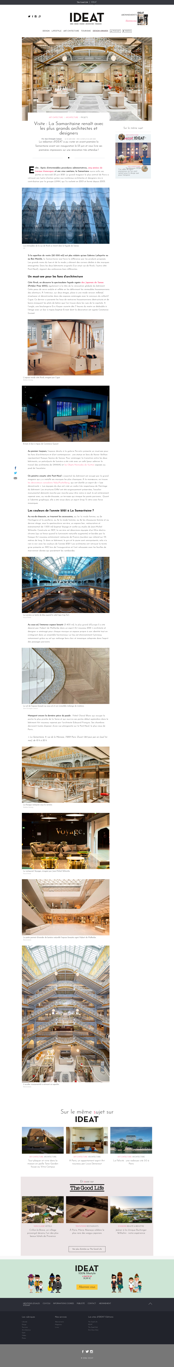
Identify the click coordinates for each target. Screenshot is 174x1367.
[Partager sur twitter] (15, 473)
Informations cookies (63, 1303)
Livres (57, 1327)
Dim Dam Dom (93, 1330)
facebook (32, 16)
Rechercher (40, 16)
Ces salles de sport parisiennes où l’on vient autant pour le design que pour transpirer (128, 172)
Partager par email (15, 478)
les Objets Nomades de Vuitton (79, 465)
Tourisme (86, 31)
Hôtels (48, 1226)
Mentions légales (31, 1303)
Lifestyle (56, 31)
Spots (23, 1332)
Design (46, 31)
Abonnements (59, 1322)
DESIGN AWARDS (100, 31)
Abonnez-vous (87, 1287)
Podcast (116, 31)
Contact (92, 1303)
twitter (29, 16)
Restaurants (92, 1226)
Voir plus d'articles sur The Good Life (87, 1249)
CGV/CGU (46, 1303)
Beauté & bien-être (135, 1226)
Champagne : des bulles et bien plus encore (136, 160)
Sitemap (26, 1305)
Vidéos (128, 31)
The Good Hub (93, 1327)
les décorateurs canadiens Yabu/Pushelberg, (49, 483)
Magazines (58, 1324)
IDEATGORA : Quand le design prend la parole (136, 139)
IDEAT (94, 2)
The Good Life (82, 2)
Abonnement (105, 1303)
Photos (24, 1338)
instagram (36, 16)
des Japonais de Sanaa (92, 283)
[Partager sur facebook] (15, 468)
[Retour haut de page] (150, 1304)
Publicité (81, 1303)
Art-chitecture (71, 31)
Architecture (72, 117)
